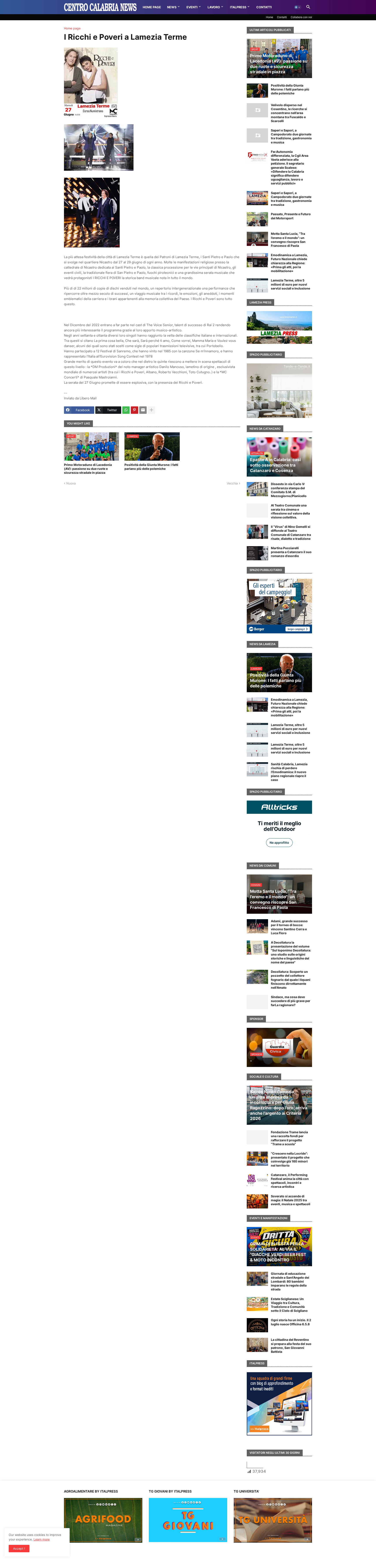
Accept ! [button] (19, 1548)
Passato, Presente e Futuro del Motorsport (291, 216)
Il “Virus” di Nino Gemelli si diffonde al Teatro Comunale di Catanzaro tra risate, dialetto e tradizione (291, 532)
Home (269, 17)
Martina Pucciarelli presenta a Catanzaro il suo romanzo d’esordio (291, 552)
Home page (72, 28)
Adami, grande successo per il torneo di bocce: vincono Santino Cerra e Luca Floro (289, 927)
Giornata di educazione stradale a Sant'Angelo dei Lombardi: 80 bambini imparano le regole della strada (290, 1281)
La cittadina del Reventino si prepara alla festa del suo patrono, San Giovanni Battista (291, 1345)
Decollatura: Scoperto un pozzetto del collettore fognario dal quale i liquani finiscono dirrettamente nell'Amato (290, 979)
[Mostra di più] (151, 410)
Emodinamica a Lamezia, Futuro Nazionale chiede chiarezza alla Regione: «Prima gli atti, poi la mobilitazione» (289, 263)
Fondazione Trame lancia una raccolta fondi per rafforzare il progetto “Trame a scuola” (289, 1138)
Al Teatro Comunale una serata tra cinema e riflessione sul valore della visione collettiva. (290, 511)
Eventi (192, 7)
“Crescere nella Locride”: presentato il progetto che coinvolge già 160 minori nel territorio (290, 1159)
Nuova (71, 483)
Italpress (238, 7)
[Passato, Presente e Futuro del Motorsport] (257, 219)
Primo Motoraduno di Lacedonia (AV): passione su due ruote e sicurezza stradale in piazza (88, 468)
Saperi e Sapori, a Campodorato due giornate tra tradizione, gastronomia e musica (291, 136)
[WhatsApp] (126, 410)
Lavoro (214, 7)
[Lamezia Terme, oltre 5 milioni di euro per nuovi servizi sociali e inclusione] (257, 285)
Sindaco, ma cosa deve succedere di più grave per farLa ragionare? (290, 1001)
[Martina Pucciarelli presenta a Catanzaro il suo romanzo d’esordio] (257, 553)
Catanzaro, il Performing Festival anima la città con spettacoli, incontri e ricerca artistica (290, 1181)
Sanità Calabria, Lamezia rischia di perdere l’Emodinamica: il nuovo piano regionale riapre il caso (289, 772)
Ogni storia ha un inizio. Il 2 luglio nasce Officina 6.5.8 (291, 1322)
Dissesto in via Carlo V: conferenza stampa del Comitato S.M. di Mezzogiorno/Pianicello (289, 490)
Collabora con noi (301, 17)
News (171, 7)
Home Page (152, 7)
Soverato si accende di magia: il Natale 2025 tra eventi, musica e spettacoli (290, 1200)
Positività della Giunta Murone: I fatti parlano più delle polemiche (151, 466)
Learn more (42, 1539)
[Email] (143, 410)
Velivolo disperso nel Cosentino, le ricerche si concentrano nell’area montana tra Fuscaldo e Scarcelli (289, 113)
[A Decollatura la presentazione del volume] (257, 948)
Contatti (264, 7)
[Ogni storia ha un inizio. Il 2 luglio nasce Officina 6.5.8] (257, 1325)
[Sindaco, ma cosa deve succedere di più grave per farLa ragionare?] (257, 1002)
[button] (297, 7)
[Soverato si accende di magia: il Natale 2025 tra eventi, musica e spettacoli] (257, 1201)
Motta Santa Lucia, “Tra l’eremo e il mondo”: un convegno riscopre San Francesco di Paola (288, 239)
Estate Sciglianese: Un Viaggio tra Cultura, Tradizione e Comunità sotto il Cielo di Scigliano (289, 1305)
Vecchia (232, 483)
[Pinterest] (134, 410)
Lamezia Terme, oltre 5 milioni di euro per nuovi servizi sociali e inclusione (290, 284)
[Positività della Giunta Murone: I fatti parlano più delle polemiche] (257, 91)
